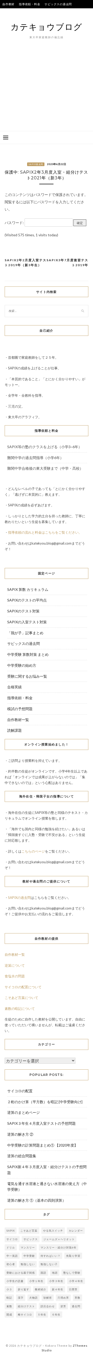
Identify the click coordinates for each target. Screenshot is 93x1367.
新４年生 (57, 1289)
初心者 (10, 1264)
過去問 (76, 1306)
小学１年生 (36, 1281)
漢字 (21, 1297)
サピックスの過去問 (58, 4)
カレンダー (76, 1230)
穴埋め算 (63, 1297)
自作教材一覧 (18, 719)
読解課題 (14, 730)
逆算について (15, 965)
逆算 (63, 1306)
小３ (9, 1289)
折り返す (23, 1289)
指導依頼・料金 (29, 4)
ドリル (10, 1247)
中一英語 (12, 1255)
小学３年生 (56, 1281)
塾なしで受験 (71, 1272)
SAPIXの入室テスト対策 (27, 622)
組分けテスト (26, 1306)
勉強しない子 (49, 1264)
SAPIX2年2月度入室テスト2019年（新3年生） (26, 262)
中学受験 (29, 1255)
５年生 (42, 1314)
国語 (43, 1272)
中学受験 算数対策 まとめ (28, 654)
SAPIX (10, 1230)
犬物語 (33, 1297)
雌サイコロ (25, 1314)
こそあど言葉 (28, 1230)
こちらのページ (33, 851)
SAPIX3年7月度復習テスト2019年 (67, 262)
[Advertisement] (46, 93)
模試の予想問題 (20, 709)
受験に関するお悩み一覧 (27, 676)
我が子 (60, 12)
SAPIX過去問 (35, 164)
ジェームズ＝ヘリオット (59, 1239)
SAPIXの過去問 (19, 897)
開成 (9, 1314)
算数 (77, 1297)
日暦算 (73, 1289)
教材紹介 (40, 1289)
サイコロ (12, 1239)
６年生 (56, 1314)
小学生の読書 (15, 1281)
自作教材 (8, 4)
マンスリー (28, 1247)
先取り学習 (73, 1255)
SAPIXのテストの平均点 (18, 12)
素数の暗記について (20, 1008)
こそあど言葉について (21, 998)
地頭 (55, 1272)
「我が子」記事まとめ (25, 633)
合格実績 (46, 12)
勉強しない (28, 1264)
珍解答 (47, 1297)
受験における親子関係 (20, 1272)
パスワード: (15, 222)
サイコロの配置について (23, 987)
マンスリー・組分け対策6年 (58, 1247)
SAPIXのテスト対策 (23, 611)
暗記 (9, 1297)
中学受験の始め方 (21, 665)
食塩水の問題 (15, 976)
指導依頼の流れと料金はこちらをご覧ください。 (45, 532)
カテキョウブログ (46, 27)
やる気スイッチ (53, 1230)
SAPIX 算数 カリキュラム (27, 589)
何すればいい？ (50, 1255)
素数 (9, 1306)
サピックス (31, 1239)
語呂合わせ (48, 1306)
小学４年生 (76, 1281)
